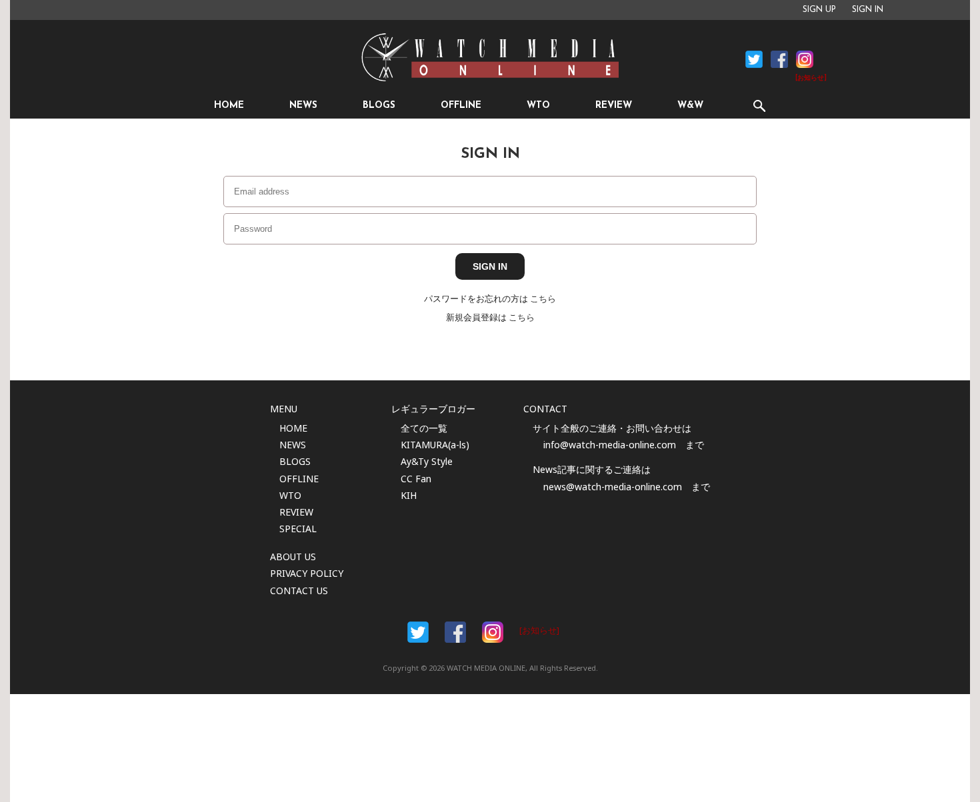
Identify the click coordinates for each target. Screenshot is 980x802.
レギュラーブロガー (433, 408)
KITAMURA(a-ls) (435, 444)
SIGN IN (867, 10)
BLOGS (379, 106)
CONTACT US (299, 590)
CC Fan (416, 478)
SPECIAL (298, 528)
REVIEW (613, 106)
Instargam (492, 632)
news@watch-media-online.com (612, 486)
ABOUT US (293, 556)
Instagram (804, 59)
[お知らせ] (811, 78)
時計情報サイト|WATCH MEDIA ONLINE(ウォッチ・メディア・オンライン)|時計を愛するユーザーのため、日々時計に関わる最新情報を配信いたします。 (490, 57)
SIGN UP (819, 10)
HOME (229, 106)
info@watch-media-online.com (609, 444)
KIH (409, 495)
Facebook (754, 59)
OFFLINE (461, 106)
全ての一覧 (424, 428)
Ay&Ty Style (427, 461)
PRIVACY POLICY (306, 573)
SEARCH (759, 105)
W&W (690, 106)
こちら (543, 298)
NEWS (303, 106)
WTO (538, 106)
